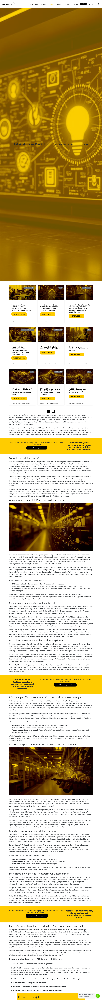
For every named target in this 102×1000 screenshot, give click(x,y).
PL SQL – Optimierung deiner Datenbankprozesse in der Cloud (79, 391)
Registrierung (68, 4)
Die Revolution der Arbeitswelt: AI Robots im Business (78, 349)
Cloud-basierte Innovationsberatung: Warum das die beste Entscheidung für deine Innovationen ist (20, 351)
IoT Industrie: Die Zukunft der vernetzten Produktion (50, 348)
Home (31, 4)
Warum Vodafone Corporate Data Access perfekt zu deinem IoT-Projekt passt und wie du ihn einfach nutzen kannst (79, 309)
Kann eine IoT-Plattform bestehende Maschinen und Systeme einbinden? (39, 986)
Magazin (43, 4)
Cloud (36, 4)
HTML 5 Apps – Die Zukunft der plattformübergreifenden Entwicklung (21, 392)
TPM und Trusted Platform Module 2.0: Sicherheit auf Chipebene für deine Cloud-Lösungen (50, 392)
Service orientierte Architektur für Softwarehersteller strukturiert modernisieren (21, 308)
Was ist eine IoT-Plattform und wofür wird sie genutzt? (32, 964)
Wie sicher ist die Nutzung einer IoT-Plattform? (30, 983)
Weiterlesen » (19, 314)
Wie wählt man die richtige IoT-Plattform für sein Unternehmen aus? (37, 990)
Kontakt (76, 4)
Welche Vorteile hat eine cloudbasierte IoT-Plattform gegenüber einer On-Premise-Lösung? (46, 979)
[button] (51, 964)
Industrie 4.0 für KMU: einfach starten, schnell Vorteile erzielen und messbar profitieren (49, 308)
